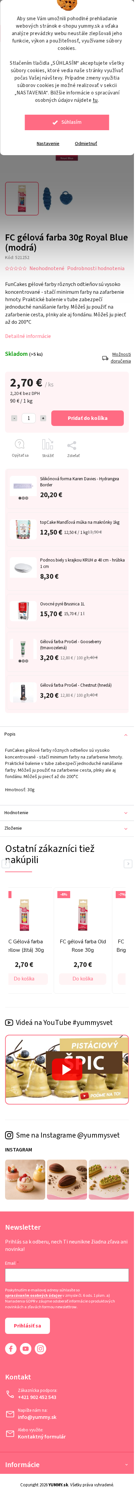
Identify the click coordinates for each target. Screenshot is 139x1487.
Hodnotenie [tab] (16, 812)
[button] (24, 979)
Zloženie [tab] (13, 828)
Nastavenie (48, 143)
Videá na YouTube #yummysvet (64, 1022)
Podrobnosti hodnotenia (95, 268)
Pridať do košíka (88, 418)
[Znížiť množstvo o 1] (14, 418)
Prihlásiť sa (27, 1325)
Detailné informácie (28, 336)
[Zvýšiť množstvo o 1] (43, 418)
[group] (81, 940)
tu (95, 100)
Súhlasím (71, 122)
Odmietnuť (86, 143)
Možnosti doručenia (120, 358)
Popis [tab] (10, 734)
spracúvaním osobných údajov (33, 1295)
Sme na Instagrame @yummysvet (68, 1135)
